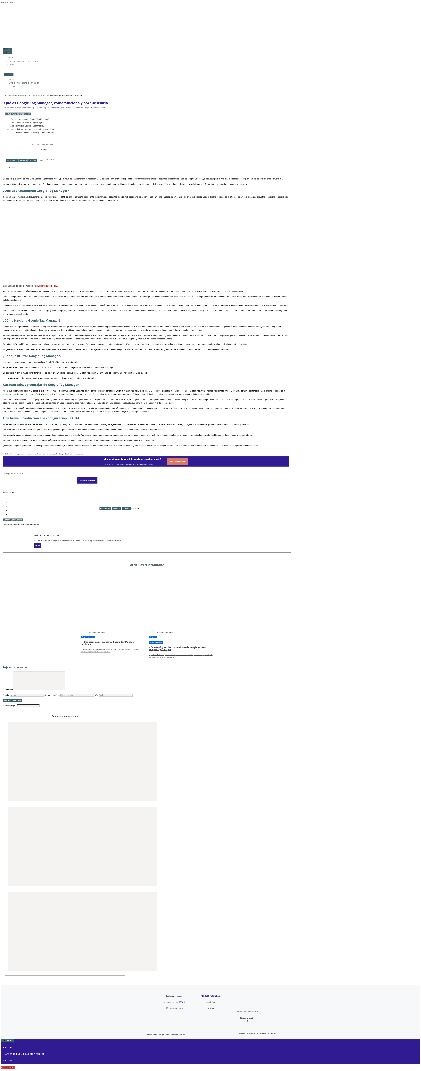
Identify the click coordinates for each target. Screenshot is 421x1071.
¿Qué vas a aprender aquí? (18, 114)
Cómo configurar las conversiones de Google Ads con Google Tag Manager (177, 648)
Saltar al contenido (9, 2)
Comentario (8, 690)
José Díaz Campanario (45, 144)
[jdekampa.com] (8, 71)
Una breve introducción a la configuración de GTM (32, 132)
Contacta (12, 64)
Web (97, 695)
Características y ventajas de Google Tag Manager (32, 129)
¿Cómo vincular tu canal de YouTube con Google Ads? (133, 459)
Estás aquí (8, 95)
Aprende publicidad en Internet (22, 61)
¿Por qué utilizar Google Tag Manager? (27, 126)
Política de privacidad (248, 1033)
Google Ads (153, 637)
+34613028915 (180, 1002)
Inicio (10, 58)
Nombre (6, 695)
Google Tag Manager (39, 95)
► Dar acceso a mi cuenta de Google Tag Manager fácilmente (108, 643)
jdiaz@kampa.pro (176, 1008)
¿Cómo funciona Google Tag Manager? (27, 122)
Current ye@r (9, 706)
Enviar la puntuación (13, 520)
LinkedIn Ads (210, 1008)
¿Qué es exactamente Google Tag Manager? (29, 119)
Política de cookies (268, 1033)
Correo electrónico (52, 695)
